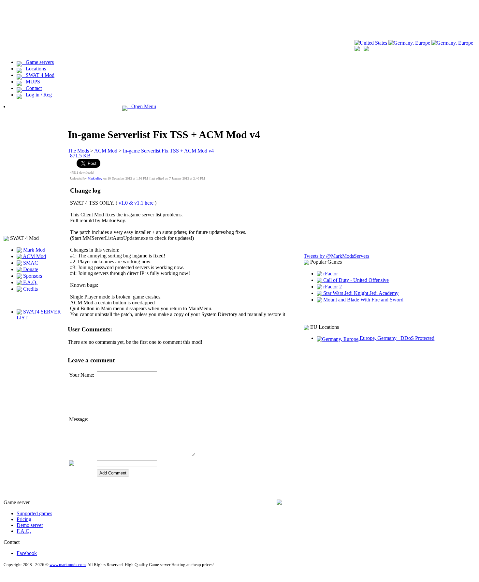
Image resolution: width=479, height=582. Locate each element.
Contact (32, 88)
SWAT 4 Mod (38, 75)
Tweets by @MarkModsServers (336, 256)
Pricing (24, 519)
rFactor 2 (332, 286)
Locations (34, 68)
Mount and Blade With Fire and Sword (362, 299)
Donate (30, 269)
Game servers (38, 62)
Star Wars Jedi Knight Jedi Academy (360, 293)
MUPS (31, 81)
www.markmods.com (68, 564)
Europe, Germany (396, 338)
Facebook (27, 553)
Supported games (34, 513)
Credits (30, 289)
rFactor (330, 273)
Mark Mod (33, 250)
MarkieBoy (95, 178)
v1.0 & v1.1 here (136, 203)
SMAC (30, 263)
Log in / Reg (37, 94)
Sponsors (32, 276)
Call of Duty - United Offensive (355, 280)
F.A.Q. (29, 282)
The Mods (78, 150)
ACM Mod (34, 256)
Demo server (30, 525)
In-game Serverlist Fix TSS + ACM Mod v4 (168, 150)
